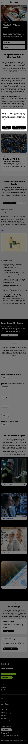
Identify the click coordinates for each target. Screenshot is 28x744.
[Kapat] (25, 110)
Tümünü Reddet (6, 127)
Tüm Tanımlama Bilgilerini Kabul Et (19, 127)
